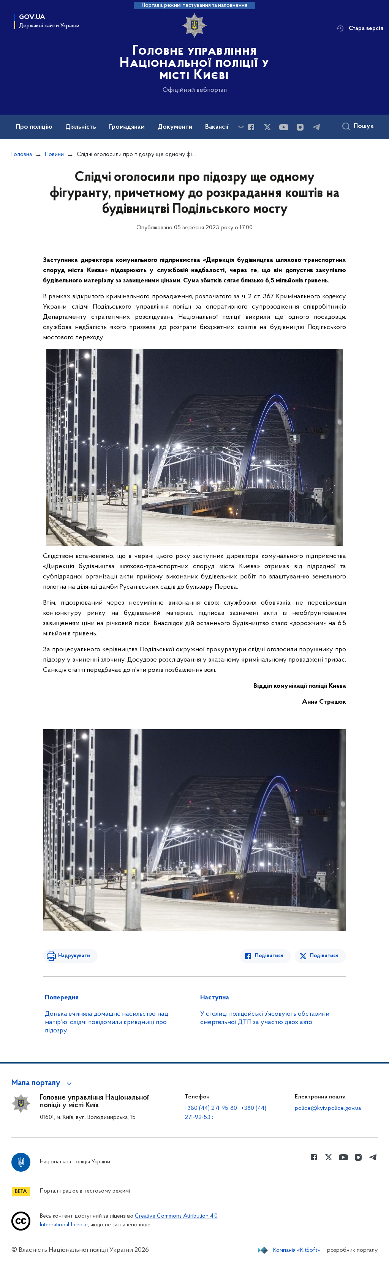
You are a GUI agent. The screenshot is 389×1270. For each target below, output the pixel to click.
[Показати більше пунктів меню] (241, 127)
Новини (54, 154)
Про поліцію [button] (34, 127)
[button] (42, 1083)
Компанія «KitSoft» (296, 1250)
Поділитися (269, 956)
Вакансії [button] (217, 127)
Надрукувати (74, 956)
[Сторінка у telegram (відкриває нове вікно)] (316, 127)
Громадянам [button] (127, 127)
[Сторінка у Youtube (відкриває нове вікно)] (283, 127)
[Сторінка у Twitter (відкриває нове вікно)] (267, 127)
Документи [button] (175, 127)
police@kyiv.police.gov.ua (328, 1108)
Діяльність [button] (80, 127)
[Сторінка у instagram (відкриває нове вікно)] (300, 127)
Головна (21, 154)
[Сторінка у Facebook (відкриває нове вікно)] (251, 127)
